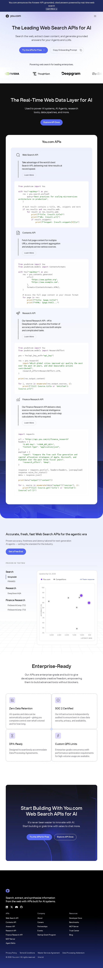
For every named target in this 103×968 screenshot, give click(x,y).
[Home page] (13, 16)
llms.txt (41, 957)
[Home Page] (8, 891)
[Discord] (16, 907)
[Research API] (51, 324)
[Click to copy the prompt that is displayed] (67, 50)
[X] (11, 907)
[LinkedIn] (6, 907)
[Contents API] (51, 242)
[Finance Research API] (51, 410)
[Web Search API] (51, 164)
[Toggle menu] (95, 16)
